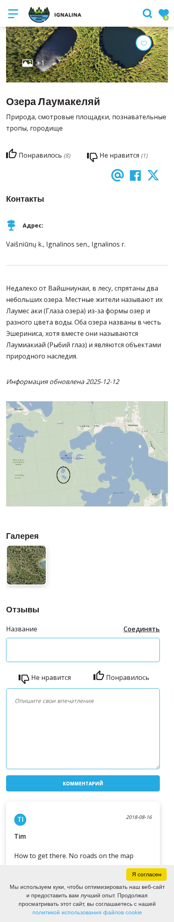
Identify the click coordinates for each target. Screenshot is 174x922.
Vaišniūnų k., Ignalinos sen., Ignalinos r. (65, 244)
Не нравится (51, 677)
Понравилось (127, 677)
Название (21, 629)
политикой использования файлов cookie (87, 912)
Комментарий (83, 783)
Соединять (141, 629)
